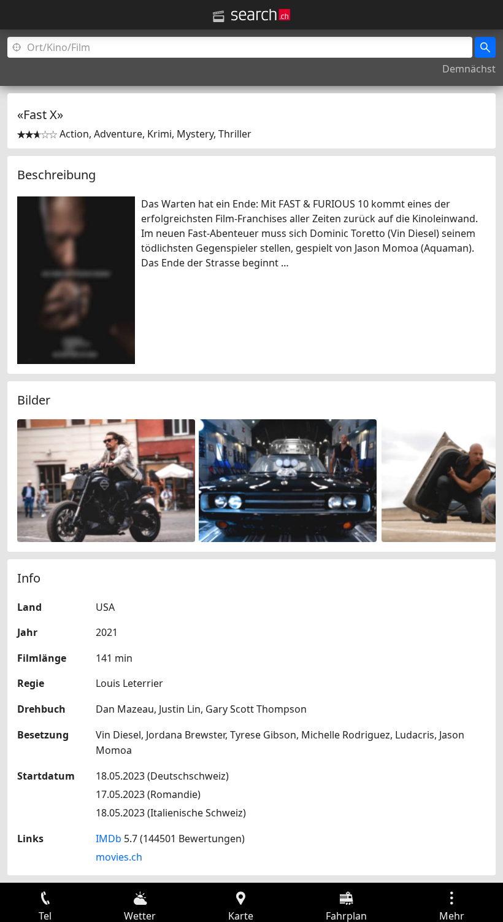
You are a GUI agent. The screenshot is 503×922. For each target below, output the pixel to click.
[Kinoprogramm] (218, 16)
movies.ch (119, 857)
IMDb (108, 838)
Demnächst (469, 69)
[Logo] (260, 15)
